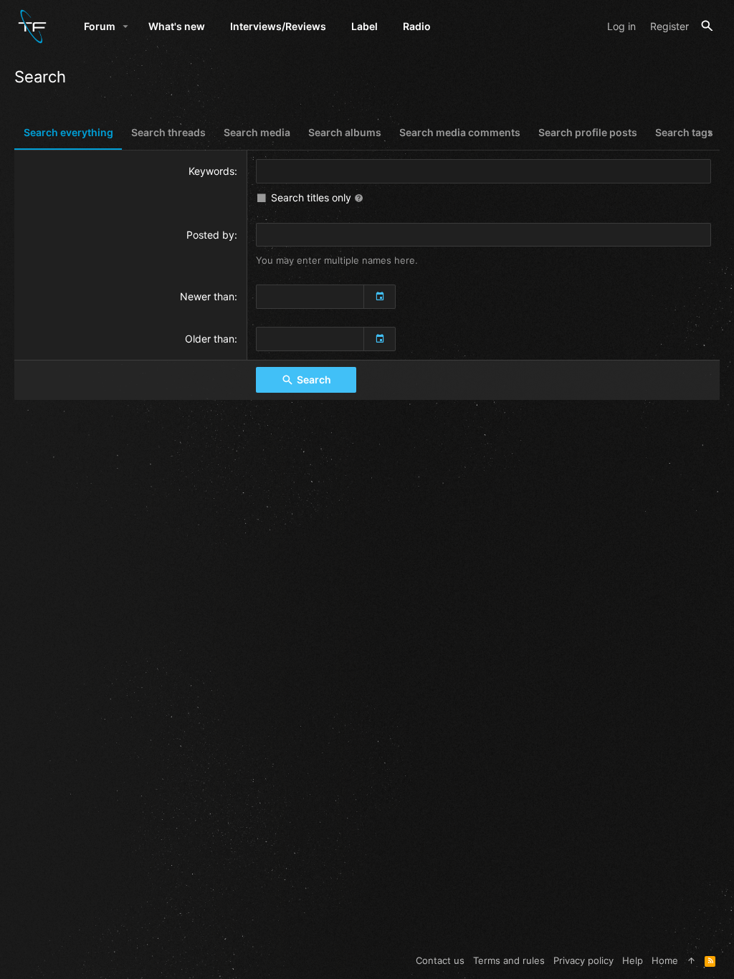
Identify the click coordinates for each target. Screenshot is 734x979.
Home (665, 960)
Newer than (207, 296)
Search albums (344, 132)
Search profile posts (587, 132)
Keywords (211, 171)
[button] (126, 26)
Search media (257, 132)
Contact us (440, 960)
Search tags (684, 132)
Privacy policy (583, 960)
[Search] (707, 26)
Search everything (68, 132)
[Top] (691, 960)
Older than (209, 339)
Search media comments (459, 132)
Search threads (168, 132)
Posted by (210, 235)
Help (632, 960)
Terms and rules (509, 960)
